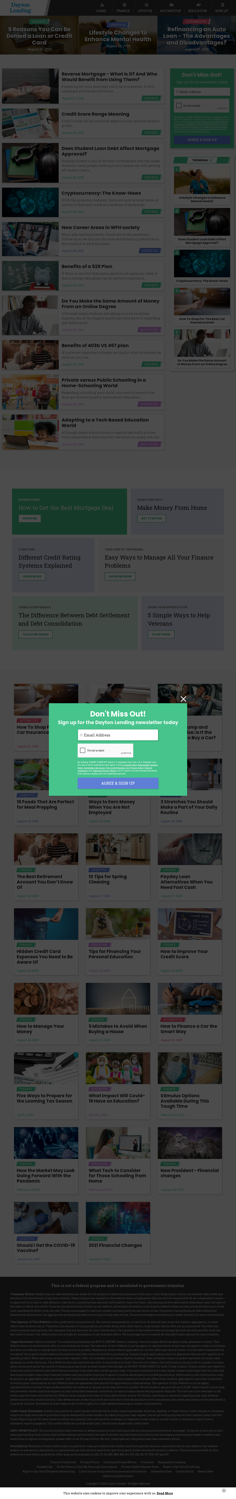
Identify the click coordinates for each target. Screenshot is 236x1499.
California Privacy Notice (104, 770)
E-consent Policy (129, 764)
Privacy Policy (137, 767)
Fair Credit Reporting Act (118, 767)
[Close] (183, 699)
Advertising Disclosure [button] (94, 767)
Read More (165, 1493)
